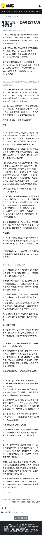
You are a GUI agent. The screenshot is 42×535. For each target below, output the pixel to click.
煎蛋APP (31, 525)
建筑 (9, 16)
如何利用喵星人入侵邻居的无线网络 (17, 499)
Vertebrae (7, 30)
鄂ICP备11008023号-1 (11, 527)
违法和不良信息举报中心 (21, 531)
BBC (9, 492)
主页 (3, 16)
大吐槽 (31, 11)
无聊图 (14, 11)
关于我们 (11, 525)
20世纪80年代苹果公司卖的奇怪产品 (24, 502)
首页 (3, 11)
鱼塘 (20, 11)
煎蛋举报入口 (8, 531)
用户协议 (18, 525)
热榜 (25, 11)
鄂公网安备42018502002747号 (29, 527)
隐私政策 (24, 525)
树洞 (8, 11)
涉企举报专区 (34, 531)
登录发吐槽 (22, 518)
